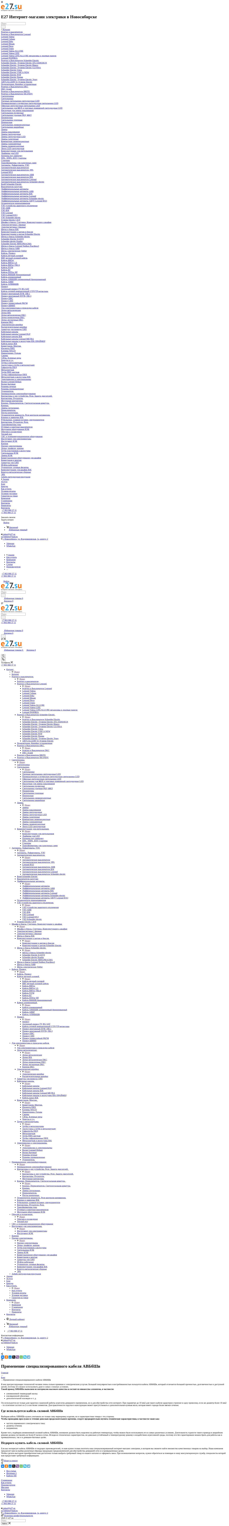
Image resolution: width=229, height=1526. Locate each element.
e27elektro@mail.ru (9, 537)
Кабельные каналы (30, 1086)
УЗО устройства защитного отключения (40, 907)
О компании (6, 1480)
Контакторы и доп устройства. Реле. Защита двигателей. (48, 1174)
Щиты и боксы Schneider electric (36, 953)
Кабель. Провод (24, 974)
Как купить (17, 1290)
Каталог (15, 674)
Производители (8, 1485)
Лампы (25, 807)
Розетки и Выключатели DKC (35, 750)
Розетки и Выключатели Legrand (37, 688)
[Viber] (17, 1357)
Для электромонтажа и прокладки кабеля (35, 1048)
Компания (16, 1305)
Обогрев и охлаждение (27, 1219)
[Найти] (3, 26)
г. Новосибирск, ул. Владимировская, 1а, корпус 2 (25, 539)
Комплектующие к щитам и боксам (38, 943)
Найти (4, 1524)
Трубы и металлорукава (33, 1126)
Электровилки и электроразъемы (37, 1148)
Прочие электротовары (27, 1243)
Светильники (28, 772)
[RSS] (2, 1360)
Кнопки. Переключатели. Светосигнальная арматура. (46, 1186)
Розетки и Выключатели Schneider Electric (41, 719)
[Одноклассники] (6, 1357)
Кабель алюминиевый (32, 1007)
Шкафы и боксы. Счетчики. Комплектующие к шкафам (42, 929)
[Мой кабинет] (2, 628)
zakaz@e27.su (9, 534)
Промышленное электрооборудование (34, 1167)
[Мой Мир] (10, 1357)
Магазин (5, 1487)
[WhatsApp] (21, 1357)
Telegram (10, 543)
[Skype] (25, 1357)
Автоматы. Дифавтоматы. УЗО (31, 853)
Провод (25, 1022)
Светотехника (23, 765)
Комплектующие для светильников (38, 834)
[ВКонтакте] (2, 1357)
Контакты (5, 1490)
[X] (13, 1357)
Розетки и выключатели (28, 681)
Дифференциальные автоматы (36, 886)
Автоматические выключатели (36, 860)
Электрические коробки (33, 1074)
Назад (17, 672)
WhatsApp (10, 546)
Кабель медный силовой (33, 981)
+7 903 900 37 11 (9, 510)
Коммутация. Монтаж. (32, 1105)
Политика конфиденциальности (18, 1515)
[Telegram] (28, 1357)
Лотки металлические (32, 1055)
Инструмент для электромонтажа (32, 1231)
